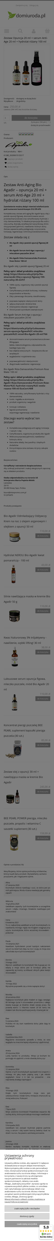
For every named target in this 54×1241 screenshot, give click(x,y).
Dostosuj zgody (27, 1216)
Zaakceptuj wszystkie (27, 1224)
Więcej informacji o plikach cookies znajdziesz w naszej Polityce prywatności (25, 1200)
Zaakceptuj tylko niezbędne (27, 1208)
